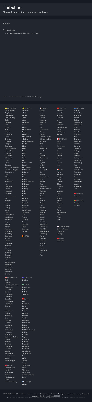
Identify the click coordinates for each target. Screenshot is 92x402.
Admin (24, 394)
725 (32, 33)
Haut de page (37, 97)
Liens (78, 394)
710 (19, 33)
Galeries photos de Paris (48, 394)
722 (23, 33)
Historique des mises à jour (66, 394)
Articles (30, 394)
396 (15, 33)
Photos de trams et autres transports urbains (25, 12)
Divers (37, 33)
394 (11, 33)
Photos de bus (9, 30)
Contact (36, 394)
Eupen (6, 23)
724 (27, 33)
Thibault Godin (16, 394)
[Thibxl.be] (12, 10)
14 (7, 33)
